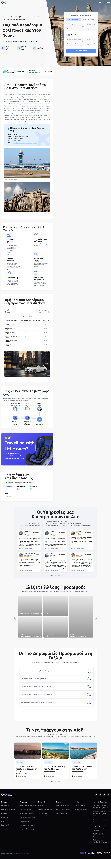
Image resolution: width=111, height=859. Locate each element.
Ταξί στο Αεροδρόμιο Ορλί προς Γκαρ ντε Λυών (36, 686)
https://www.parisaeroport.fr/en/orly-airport (25, 143)
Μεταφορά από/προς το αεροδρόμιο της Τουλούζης (80, 635)
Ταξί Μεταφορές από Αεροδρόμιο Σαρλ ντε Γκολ (55, 635)
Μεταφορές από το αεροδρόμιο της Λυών (55, 615)
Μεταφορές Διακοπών (27, 813)
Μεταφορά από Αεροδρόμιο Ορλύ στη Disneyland (36, 671)
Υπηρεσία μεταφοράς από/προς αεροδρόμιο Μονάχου (100, 828)
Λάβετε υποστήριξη (81, 809)
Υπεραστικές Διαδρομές (27, 817)
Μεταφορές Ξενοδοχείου (27, 825)
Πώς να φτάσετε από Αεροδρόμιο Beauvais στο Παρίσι (27, 768)
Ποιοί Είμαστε (5, 805)
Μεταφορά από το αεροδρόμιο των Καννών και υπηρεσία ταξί (30, 635)
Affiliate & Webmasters (45, 809)
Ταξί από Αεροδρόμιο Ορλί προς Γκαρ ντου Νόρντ (36, 694)
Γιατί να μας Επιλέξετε (8, 809)
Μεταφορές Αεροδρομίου (28, 805)
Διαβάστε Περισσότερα (25, 548)
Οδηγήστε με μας (43, 813)
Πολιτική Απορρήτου (62, 805)
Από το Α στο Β (73, 19)
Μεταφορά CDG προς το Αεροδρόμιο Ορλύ (34, 679)
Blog (2, 821)
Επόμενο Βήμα (81, 51)
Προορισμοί (5, 825)
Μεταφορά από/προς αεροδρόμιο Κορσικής (30, 615)
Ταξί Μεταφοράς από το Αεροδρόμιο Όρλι (29, 17)
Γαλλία (14, 17)
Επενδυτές (4, 817)
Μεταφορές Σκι (24, 821)
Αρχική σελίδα (7, 17)
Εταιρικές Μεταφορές (27, 829)
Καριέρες (4, 813)
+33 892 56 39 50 (16, 141)
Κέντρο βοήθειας (80, 805)
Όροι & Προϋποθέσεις (63, 809)
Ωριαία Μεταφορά (88, 19)
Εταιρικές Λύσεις (43, 805)
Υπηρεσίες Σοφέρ (25, 809)
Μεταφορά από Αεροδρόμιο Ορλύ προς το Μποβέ (36, 702)
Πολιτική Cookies (61, 813)
